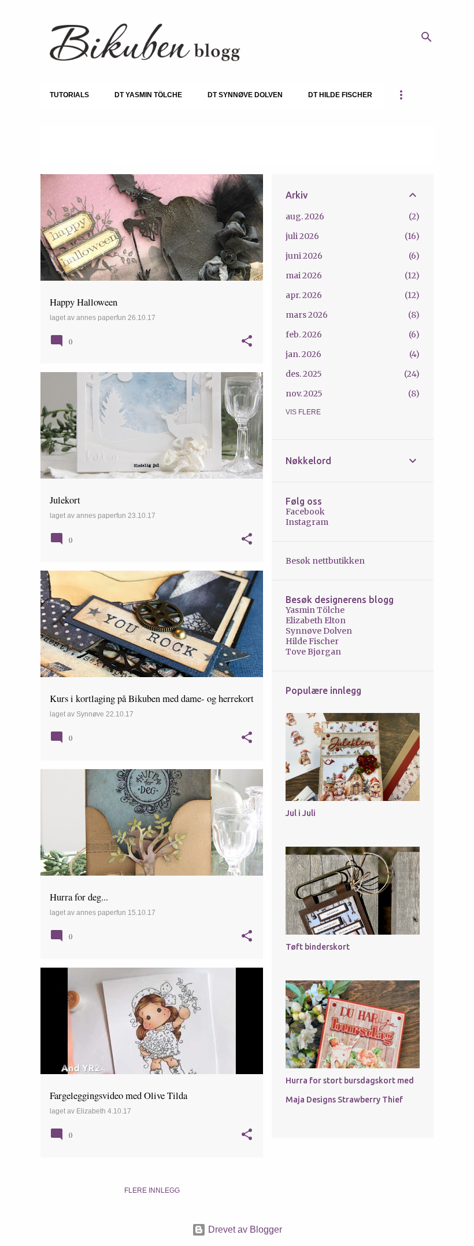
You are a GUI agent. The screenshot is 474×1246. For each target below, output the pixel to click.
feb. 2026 (304, 334)
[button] (247, 342)
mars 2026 (307, 315)
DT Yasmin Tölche (148, 95)
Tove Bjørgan (313, 651)
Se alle (63, 154)
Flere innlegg (152, 1190)
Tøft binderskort (318, 946)
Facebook (305, 511)
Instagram (307, 522)
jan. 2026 (303, 354)
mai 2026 (304, 275)
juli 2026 (302, 236)
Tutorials (69, 95)
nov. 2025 (304, 393)
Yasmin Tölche (315, 610)
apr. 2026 (304, 295)
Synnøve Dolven (319, 631)
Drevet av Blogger (244, 1229)
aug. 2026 (305, 216)
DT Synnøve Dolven (245, 95)
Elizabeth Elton (316, 620)
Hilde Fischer (312, 641)
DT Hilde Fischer (340, 95)
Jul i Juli (301, 813)
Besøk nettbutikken (325, 561)
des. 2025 (304, 374)
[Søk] (427, 37)
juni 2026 (304, 256)
